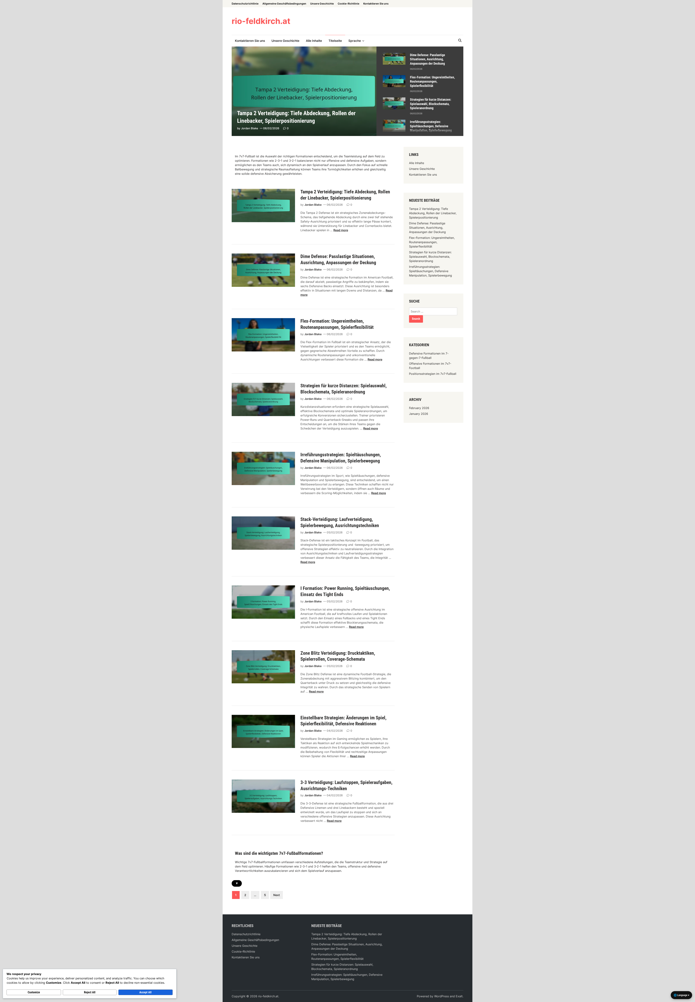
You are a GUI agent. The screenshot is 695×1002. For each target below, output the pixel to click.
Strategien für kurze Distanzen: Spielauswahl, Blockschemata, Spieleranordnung (430, 104)
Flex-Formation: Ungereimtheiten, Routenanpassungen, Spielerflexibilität (432, 81)
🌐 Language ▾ (681, 995)
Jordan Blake (249, 128)
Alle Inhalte (314, 41)
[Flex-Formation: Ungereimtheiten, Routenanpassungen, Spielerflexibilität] (394, 77)
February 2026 (419, 408)
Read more (340, 230)
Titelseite (335, 41)
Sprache (354, 41)
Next (276, 895)
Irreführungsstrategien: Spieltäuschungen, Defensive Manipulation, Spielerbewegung (431, 126)
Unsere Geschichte (322, 3)
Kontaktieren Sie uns (376, 3)
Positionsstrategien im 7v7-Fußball (432, 374)
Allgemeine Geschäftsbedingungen (284, 3)
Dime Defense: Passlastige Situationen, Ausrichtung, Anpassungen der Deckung (427, 59)
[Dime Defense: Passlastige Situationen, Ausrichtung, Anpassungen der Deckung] (394, 55)
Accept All (145, 992)
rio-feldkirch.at (261, 21)
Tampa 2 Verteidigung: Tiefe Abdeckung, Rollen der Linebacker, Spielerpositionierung (432, 213)
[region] (419, 91)
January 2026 (418, 414)
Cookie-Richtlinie (348, 3)
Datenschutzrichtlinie (245, 3)
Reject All (89, 992)
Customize (34, 992)
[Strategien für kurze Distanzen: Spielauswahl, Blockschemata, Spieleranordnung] (394, 99)
